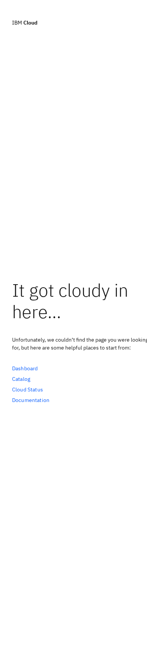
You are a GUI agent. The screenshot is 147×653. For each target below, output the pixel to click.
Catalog (21, 379)
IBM (24, 22)
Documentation (30, 400)
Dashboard (25, 368)
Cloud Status (27, 389)
